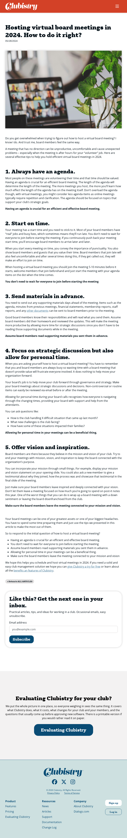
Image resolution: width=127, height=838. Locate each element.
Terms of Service (72, 793)
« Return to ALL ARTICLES (19, 581)
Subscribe (21, 639)
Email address (18, 622)
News (45, 806)
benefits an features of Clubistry (33, 570)
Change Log (49, 827)
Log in (113, 811)
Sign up (113, 803)
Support (47, 816)
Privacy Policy (53, 793)
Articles (46, 811)
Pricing (9, 811)
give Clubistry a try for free (83, 566)
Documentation (52, 822)
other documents (37, 310)
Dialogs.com (81, 811)
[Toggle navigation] (117, 6)
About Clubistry (83, 806)
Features (10, 806)
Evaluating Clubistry (63, 730)
